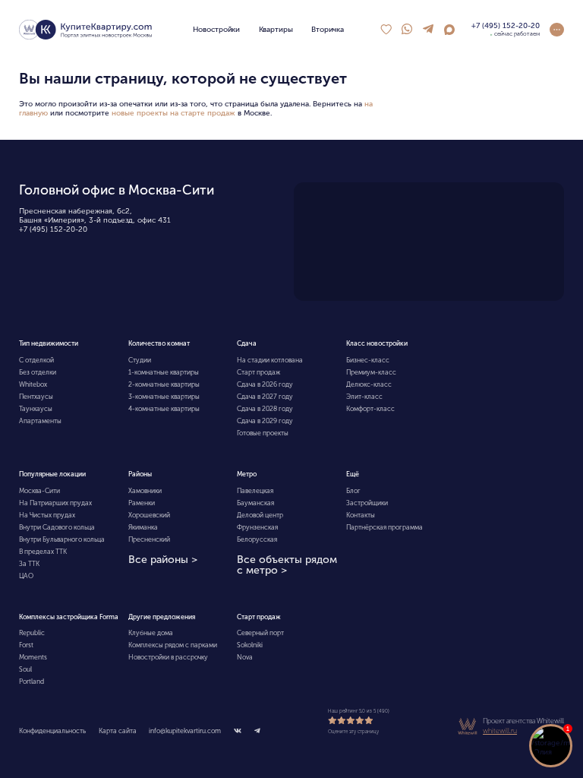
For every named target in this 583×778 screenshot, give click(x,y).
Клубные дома (150, 633)
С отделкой (36, 360)
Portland (31, 681)
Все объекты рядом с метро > (287, 565)
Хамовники (145, 491)
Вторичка (327, 29)
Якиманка (143, 527)
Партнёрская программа (384, 527)
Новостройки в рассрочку (168, 657)
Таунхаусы (35, 409)
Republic (32, 633)
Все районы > (162, 560)
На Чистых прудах (47, 515)
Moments (33, 657)
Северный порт (260, 633)
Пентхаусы (36, 396)
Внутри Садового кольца (57, 527)
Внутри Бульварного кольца (62, 539)
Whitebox (33, 384)
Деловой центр (260, 515)
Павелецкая (255, 491)
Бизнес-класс (367, 360)
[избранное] (386, 29)
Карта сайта (118, 731)
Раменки (141, 503)
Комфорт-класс (370, 409)
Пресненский (149, 539)
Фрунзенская (257, 527)
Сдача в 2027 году (265, 396)
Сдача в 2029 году (265, 421)
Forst (26, 645)
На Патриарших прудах (55, 503)
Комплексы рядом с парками (172, 645)
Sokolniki (250, 645)
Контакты (360, 515)
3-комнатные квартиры (164, 396)
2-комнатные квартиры (164, 384)
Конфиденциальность (52, 731)
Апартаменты (40, 421)
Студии (139, 360)
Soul (25, 669)
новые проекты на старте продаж (173, 113)
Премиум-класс (371, 372)
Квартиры (276, 29)
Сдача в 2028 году (265, 409)
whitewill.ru (500, 731)
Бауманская (255, 503)
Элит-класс (364, 396)
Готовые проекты (262, 433)
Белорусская (257, 539)
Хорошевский (149, 515)
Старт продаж (258, 372)
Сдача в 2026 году (265, 384)
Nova (245, 657)
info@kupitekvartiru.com (185, 731)
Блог (353, 491)
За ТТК (29, 564)
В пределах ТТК (43, 551)
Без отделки (37, 372)
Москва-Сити (39, 491)
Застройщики (367, 503)
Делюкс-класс (369, 384)
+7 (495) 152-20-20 (53, 229)
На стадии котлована (270, 360)
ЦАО (26, 576)
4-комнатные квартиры (164, 409)
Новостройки (216, 29)
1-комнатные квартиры (163, 372)
